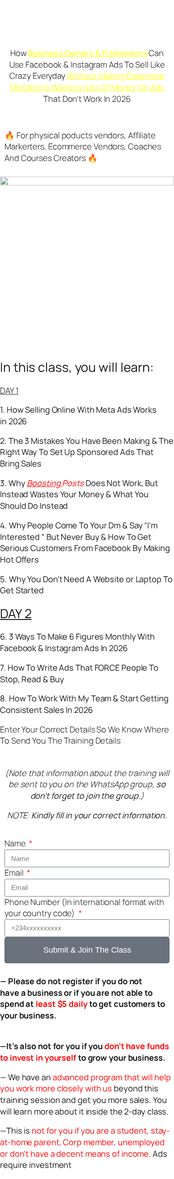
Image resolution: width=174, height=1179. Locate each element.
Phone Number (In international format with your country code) (84, 908)
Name (16, 843)
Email (14, 872)
